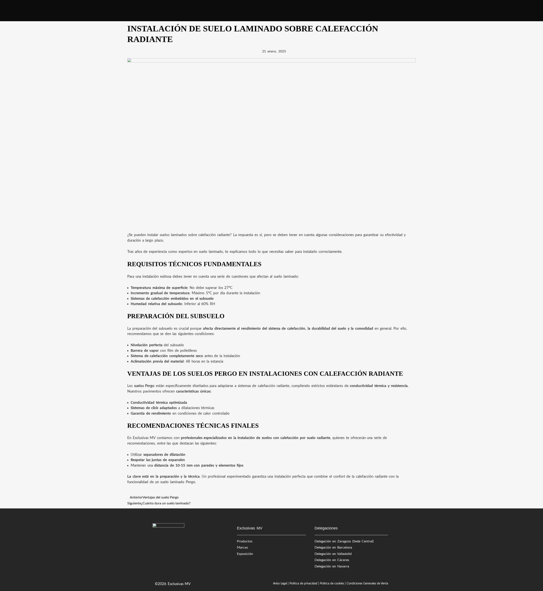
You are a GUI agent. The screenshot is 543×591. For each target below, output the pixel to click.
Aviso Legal (280, 583)
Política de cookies (332, 583)
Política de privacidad (303, 583)
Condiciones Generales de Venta (367, 583)
